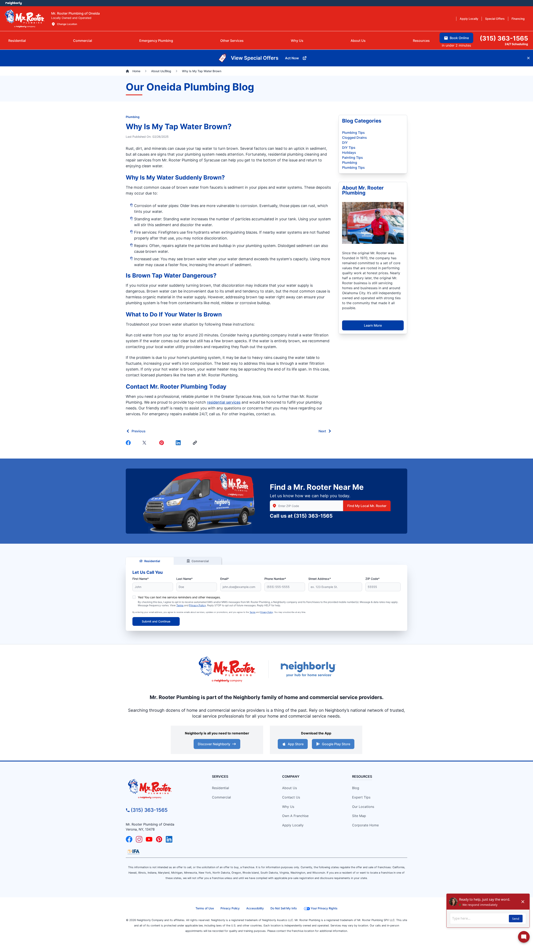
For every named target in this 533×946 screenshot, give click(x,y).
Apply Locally (293, 825)
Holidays (349, 152)
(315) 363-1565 (313, 516)
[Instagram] (139, 839)
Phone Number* (275, 578)
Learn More (373, 325)
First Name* (140, 578)
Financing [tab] (518, 18)
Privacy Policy (197, 605)
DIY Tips (348, 147)
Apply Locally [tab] (469, 18)
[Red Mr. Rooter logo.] (227, 669)
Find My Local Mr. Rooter (366, 506)
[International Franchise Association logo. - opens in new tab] (133, 851)
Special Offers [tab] (495, 18)
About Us (289, 788)
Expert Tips (361, 797)
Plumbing (132, 117)
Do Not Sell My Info (283, 908)
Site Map (359, 816)
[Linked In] (179, 442)
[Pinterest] (162, 442)
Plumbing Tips (353, 132)
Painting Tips (352, 157)
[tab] (156, 40)
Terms (179, 605)
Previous (139, 431)
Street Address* (319, 578)
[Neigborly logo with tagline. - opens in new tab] (308, 669)
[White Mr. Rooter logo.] (25, 18)
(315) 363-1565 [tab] (504, 38)
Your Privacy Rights (324, 908)
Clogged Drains (354, 137)
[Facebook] (129, 442)
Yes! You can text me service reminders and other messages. (179, 597)
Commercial (200, 561)
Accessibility (255, 908)
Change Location (67, 24)
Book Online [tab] (459, 38)
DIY (345, 142)
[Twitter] (145, 442)
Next (322, 431)
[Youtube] (149, 839)
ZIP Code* (372, 578)
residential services (223, 402)
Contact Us (291, 797)
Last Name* (184, 578)
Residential (152, 561)
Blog (355, 788)
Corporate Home (365, 825)
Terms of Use (205, 908)
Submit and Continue (156, 621)
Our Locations (363, 807)
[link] (195, 442)
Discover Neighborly (214, 744)
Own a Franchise (295, 816)
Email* (224, 578)
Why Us (288, 807)
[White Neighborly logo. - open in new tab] (13, 3)
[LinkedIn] (169, 839)
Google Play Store (336, 744)
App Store (296, 744)
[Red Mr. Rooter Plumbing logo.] (161, 789)
